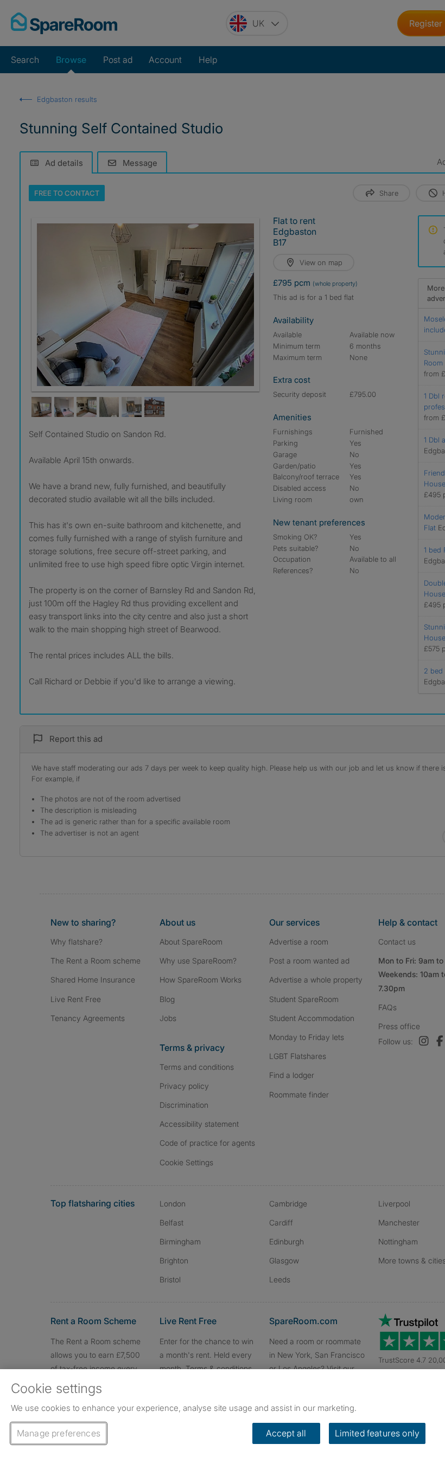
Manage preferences (58, 1433)
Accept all (286, 1433)
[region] (222, 1413)
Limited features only (377, 1433)
